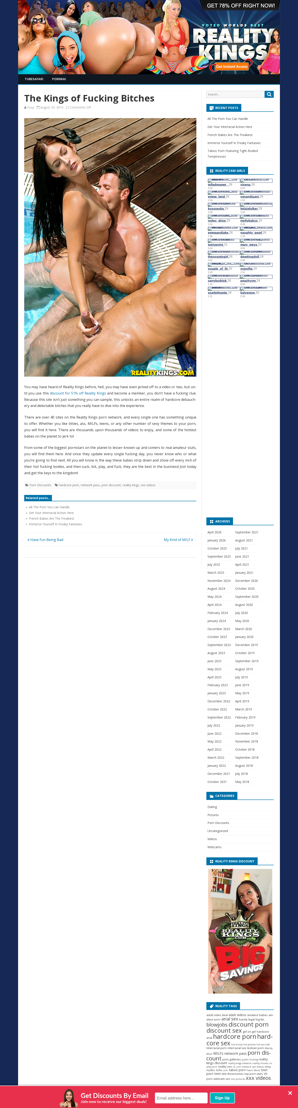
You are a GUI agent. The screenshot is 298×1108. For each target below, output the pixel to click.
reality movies (260, 1063)
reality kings (131, 485)
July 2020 (241, 613)
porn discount (111, 485)
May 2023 (214, 669)
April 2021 (242, 564)
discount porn (248, 1024)
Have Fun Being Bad (46, 539)
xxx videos (148, 485)
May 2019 (242, 693)
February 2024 (217, 613)
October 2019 (245, 653)
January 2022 (216, 765)
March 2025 (215, 572)
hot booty (236, 1044)
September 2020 (247, 596)
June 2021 (242, 556)
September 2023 (219, 645)
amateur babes (257, 1015)
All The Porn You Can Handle (227, 119)
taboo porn (237, 1070)
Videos (212, 839)
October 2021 (217, 782)
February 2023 (217, 685)
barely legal (247, 1019)
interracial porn (216, 1048)
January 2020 (244, 637)
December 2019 (246, 645)
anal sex (229, 1019)
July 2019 (241, 677)
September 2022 (219, 717)
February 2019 (245, 717)
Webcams (214, 847)
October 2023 (217, 637)
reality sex (225, 1066)
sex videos (258, 1066)
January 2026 (216, 540)
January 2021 (244, 572)
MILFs (218, 1053)
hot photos (249, 1044)
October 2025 (217, 548)
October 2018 (245, 749)
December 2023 (218, 629)
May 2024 (214, 596)
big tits (260, 1019)
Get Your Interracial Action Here (229, 127)
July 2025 (213, 564)
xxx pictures (238, 1078)
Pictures (213, 815)
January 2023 (216, 693)
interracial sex (237, 1048)
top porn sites (254, 1074)
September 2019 (247, 661)
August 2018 (244, 765)
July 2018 (241, 774)
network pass (90, 485)
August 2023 (216, 653)
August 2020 (244, 605)
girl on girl (249, 1032)
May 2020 (242, 621)
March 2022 (215, 757)
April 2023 (214, 677)
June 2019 (242, 685)
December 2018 (246, 733)
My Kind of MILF (177, 539)
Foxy (30, 107)
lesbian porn (255, 1048)
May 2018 (242, 782)
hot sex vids (263, 1044)
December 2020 (246, 581)
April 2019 (242, 701)
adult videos (237, 1015)
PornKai (59, 79)
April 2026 (214, 532)
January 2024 (216, 621)
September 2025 (219, 556)
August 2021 (244, 540)
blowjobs (217, 1024)
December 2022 (218, 701)
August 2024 (216, 588)
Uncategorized (217, 831)
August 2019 (244, 669)
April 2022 (214, 749)
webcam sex (222, 1079)
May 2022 (214, 741)
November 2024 (218, 581)
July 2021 (241, 548)
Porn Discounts (40, 485)
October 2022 (217, 709)
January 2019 (244, 725)
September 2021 (247, 532)
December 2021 (218, 774)
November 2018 (246, 741)
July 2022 (213, 725)
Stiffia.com (222, 1070)
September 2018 (247, 757)
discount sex (224, 1030)
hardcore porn (69, 485)
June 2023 (214, 661)
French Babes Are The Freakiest (230, 135)
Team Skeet (253, 1070)
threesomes (236, 1074)
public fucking (250, 1059)
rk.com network (242, 1066)
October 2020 (245, 588)
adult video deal (217, 1015)
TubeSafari (34, 79)
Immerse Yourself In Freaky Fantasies (234, 143)
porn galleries (231, 1059)
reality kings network (240, 1063)
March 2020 (243, 629)
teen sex (220, 1073)
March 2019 (243, 709)
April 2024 (214, 605)
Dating (212, 807)
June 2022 (214, 733)
